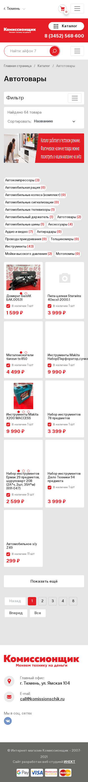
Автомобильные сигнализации (32, 202)
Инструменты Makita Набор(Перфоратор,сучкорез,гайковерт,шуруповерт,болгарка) (65, 357)
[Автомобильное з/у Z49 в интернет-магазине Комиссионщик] (23, 525)
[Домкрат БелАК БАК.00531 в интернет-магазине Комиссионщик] (23, 277)
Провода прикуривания (25, 239)
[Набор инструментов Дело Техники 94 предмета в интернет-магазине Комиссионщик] (65, 455)
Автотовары (69, 217)
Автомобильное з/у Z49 (21, 546)
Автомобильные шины (24, 224)
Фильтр (15, 98)
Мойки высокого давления (28, 254)
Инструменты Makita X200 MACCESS (22, 416)
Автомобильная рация (25, 187)
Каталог (69, 26)
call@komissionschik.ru (42, 699)
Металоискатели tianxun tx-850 (19, 357)
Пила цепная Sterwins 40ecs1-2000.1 (64, 298)
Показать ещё (44, 582)
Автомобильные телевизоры (30, 209)
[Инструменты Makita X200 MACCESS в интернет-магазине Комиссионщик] (23, 396)
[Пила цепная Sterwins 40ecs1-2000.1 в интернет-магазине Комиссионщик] (65, 277)
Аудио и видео (19, 232)
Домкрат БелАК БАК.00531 (18, 298)
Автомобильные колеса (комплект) (35, 195)
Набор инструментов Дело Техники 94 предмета (64, 477)
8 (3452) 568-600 (64, 36)
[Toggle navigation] (77, 8)
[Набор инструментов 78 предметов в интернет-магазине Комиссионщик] (65, 396)
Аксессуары (60, 224)
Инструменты (19, 246)
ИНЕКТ (69, 762)
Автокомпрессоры (22, 180)
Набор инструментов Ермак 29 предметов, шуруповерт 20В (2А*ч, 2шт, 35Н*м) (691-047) (23, 481)
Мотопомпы (68, 254)
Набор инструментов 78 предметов (64, 416)
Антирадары (49, 232)
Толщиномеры (65, 239)
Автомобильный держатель (29, 217)
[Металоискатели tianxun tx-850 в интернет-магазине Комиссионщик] (23, 337)
